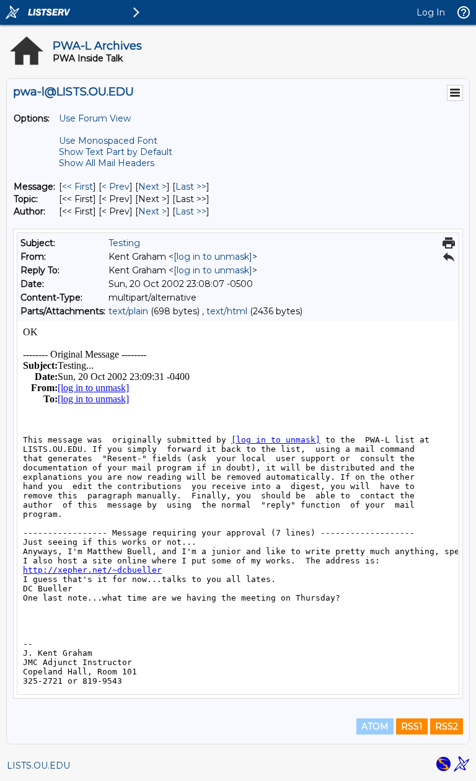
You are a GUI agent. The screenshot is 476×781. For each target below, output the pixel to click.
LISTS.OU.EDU (38, 765)
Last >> (190, 186)
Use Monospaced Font (108, 140)
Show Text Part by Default (115, 151)
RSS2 (446, 726)
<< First (77, 186)
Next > (152, 186)
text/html (226, 311)
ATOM (375, 726)
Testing (124, 243)
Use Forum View (95, 118)
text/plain (128, 311)
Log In (430, 12)
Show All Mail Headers (106, 163)
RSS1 (412, 726)
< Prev (116, 186)
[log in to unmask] (213, 256)
